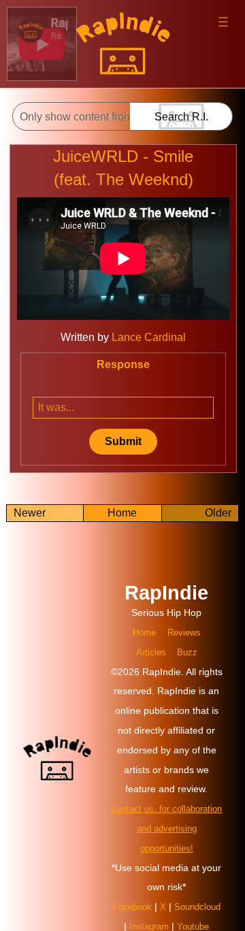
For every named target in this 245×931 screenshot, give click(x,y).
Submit (123, 441)
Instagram (195, 916)
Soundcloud (139, 916)
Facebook (158, 897)
